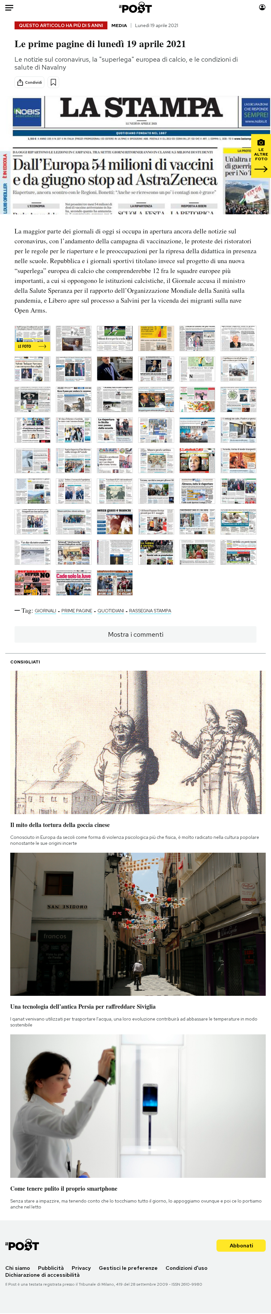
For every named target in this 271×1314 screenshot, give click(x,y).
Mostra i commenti (135, 634)
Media (119, 25)
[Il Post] (136, 7)
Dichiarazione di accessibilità (42, 1274)
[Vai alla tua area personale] (262, 7)
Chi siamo (17, 1268)
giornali (45, 611)
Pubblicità (51, 1268)
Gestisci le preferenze (128, 1268)
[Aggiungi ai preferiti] (53, 82)
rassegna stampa (150, 611)
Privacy (81, 1268)
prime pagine (76, 611)
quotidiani (110, 611)
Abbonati (241, 1245)
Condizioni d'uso (187, 1268)
